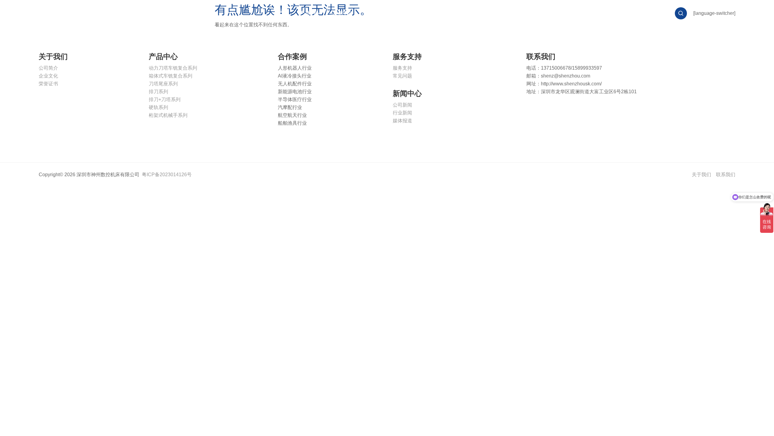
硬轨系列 (158, 107)
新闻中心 (409, 13)
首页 (281, 13)
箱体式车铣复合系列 (170, 75)
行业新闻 (402, 112)
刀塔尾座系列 (163, 83)
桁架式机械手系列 (168, 115)
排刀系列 (158, 91)
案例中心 (343, 13)
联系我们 (476, 13)
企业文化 (48, 75)
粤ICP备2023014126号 (167, 174)
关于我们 (442, 13)
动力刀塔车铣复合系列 (173, 68)
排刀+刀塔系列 (164, 99)
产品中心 (309, 13)
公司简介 (48, 68)
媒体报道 (402, 120)
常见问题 (402, 75)
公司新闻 (402, 104)
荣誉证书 (48, 83)
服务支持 (376, 13)
